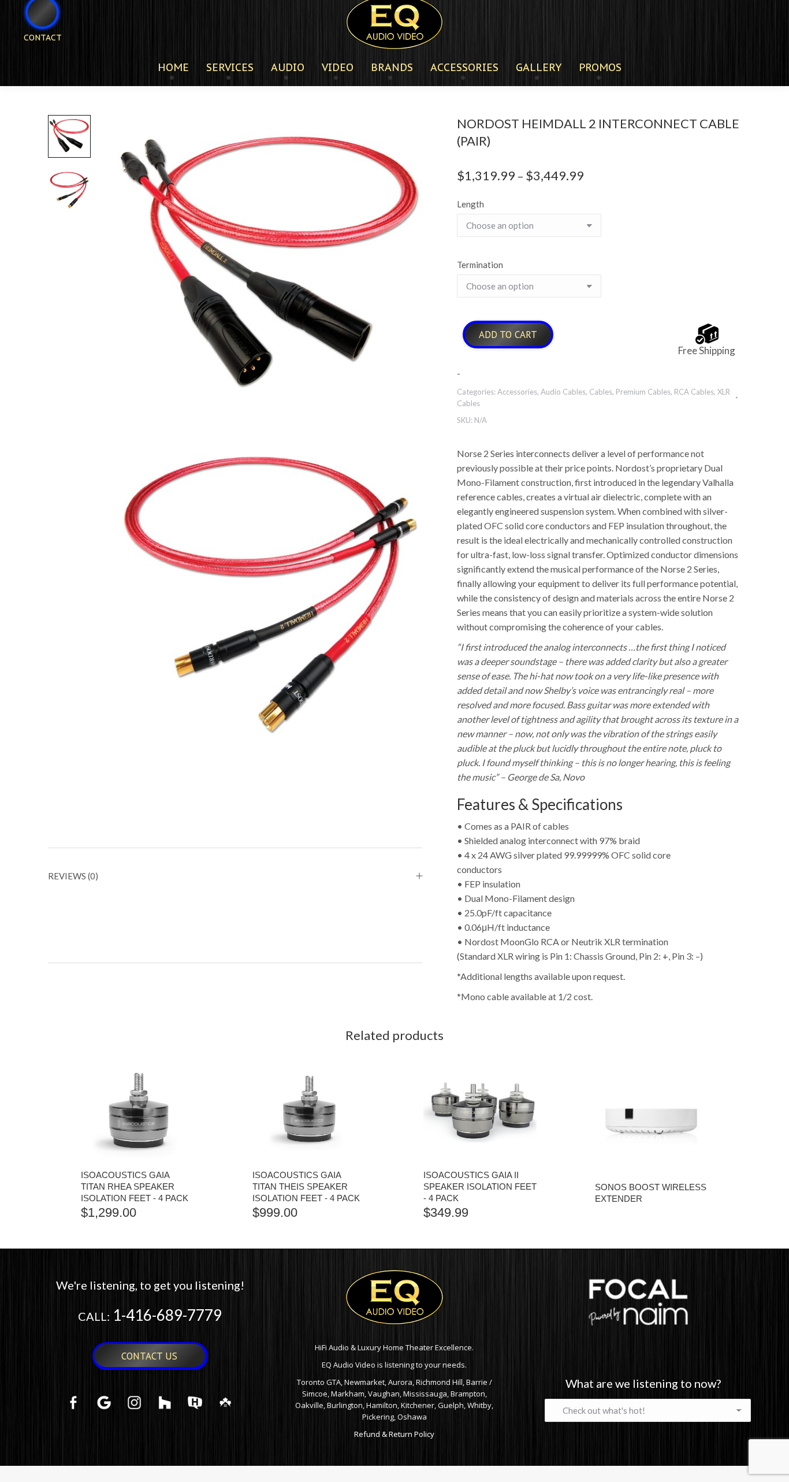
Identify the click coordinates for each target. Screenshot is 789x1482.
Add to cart (508, 334)
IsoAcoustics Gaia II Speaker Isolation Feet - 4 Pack (480, 1186)
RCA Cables (694, 391)
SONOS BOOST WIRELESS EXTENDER (650, 1193)
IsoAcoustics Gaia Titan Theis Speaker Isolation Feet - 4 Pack (306, 1186)
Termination (480, 264)
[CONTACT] (35, 56)
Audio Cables (563, 391)
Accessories (517, 391)
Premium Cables (643, 391)
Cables (600, 391)
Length (470, 204)
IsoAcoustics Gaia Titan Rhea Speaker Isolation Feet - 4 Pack (134, 1186)
